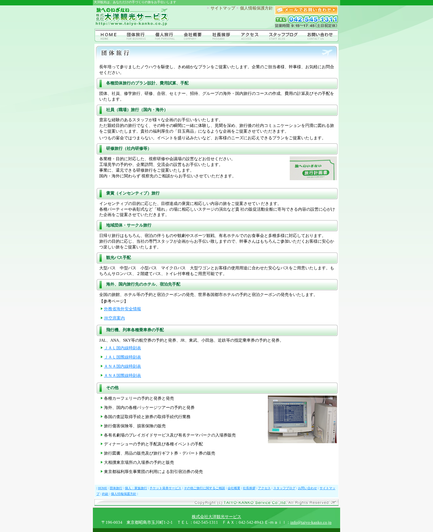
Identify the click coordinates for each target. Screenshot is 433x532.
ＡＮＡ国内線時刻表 (122, 366)
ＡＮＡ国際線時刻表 (122, 375)
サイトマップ (222, 8)
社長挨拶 (249, 488)
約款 (105, 494)
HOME (102, 488)
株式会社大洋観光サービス (216, 517)
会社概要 (234, 488)
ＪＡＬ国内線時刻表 (122, 348)
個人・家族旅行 (136, 488)
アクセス (264, 488)
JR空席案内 (114, 318)
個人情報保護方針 (256, 8)
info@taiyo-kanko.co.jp (311, 522)
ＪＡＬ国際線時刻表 (122, 357)
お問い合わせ (307, 488)
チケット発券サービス (165, 488)
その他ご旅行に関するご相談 (204, 488)
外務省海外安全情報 (122, 309)
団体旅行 (116, 488)
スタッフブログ (284, 488)
